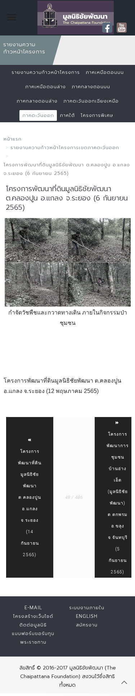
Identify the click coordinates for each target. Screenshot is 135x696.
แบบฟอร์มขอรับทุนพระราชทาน (33, 637)
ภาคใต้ (67, 115)
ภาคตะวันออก (38, 115)
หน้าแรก (13, 139)
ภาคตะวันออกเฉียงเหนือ (91, 101)
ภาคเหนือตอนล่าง (45, 86)
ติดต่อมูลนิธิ (33, 624)
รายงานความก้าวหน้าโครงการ (46, 72)
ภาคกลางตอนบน (91, 86)
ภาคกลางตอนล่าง (37, 101)
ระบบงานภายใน (86, 607)
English (87, 616)
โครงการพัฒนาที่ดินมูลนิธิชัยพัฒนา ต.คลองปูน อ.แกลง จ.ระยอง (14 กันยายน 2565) (29, 503)
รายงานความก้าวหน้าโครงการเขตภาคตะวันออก (64, 147)
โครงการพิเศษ (97, 115)
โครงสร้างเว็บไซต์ (33, 616)
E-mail (33, 607)
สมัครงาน (87, 624)
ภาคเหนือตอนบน (105, 72)
